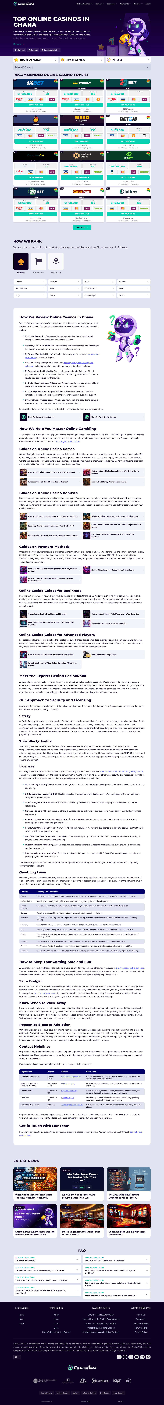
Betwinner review (82, 109)
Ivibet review (128, 218)
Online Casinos (83, 4)
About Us (141, 1314)
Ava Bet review (128, 181)
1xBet (21, 1314)
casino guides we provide (68, 441)
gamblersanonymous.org (71, 1076)
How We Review (141, 1323)
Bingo (56, 1314)
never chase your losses (45, 993)
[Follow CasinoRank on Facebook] (119, 1357)
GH (16, 1357)
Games (98, 4)
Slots (56, 1328)
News (148, 4)
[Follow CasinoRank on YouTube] (136, 1357)
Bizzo (21, 1319)
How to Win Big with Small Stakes (101, 1323)
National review (82, 181)
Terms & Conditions (47, 1401)
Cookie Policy (85, 1401)
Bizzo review (82, 145)
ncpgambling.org (68, 1083)
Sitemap (120, 1401)
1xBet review (36, 109)
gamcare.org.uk (67, 1098)
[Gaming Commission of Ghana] (45, 1381)
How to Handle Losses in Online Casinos (100, 1332)
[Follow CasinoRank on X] (130, 1357)
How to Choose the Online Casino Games (101, 1319)
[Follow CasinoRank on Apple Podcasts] (148, 1357)
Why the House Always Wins (101, 1314)
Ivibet (21, 1323)
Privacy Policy (141, 1332)
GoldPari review (82, 218)
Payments (124, 4)
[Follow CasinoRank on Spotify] (142, 1357)
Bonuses (110, 4)
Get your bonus (36, 105)
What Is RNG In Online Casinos (101, 1328)
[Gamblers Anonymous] (83, 1381)
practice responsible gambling (130, 968)
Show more (80, 228)
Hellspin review (36, 145)
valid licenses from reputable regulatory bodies (121, 771)
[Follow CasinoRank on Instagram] (125, 1357)
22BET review (128, 109)
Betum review (128, 145)
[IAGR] (117, 1381)
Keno (56, 1319)
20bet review (36, 218)
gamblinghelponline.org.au (72, 1105)
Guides (137, 4)
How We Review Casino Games (56, 1332)
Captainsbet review (36, 181)
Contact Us (141, 1319)
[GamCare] (100, 1381)
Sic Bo (56, 1323)
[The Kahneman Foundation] (68, 1381)
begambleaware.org (69, 1091)
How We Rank (141, 1328)
